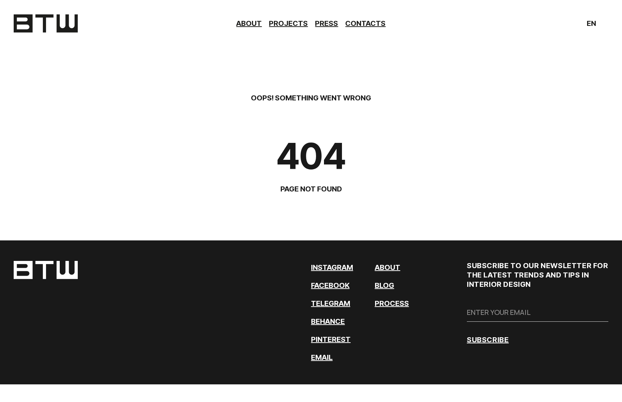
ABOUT (249, 23)
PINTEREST (331, 339)
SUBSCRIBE (488, 339)
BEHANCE (328, 321)
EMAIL (322, 357)
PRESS (326, 23)
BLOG (384, 285)
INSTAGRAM (332, 267)
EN (592, 24)
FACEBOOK (330, 285)
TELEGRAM (330, 303)
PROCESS (392, 303)
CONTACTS (365, 23)
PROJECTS (288, 23)
